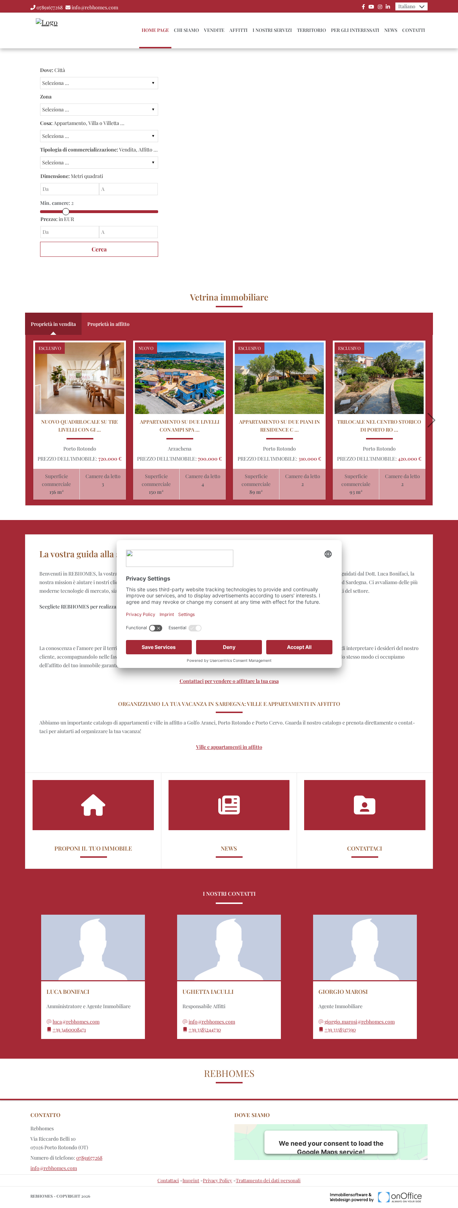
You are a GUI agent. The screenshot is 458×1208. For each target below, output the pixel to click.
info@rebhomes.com (95, 7)
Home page (155, 30)
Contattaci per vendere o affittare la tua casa (229, 681)
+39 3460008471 (69, 1029)
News (390, 30)
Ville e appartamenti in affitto (229, 746)
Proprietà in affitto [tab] (108, 324)
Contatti (413, 30)
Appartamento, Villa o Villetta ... (82, 123)
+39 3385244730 (205, 1029)
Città (52, 70)
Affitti (238, 30)
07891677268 (49, 7)
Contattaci (168, 1180)
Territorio (311, 30)
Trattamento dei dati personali (268, 1180)
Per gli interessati (355, 30)
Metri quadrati (71, 176)
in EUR (57, 219)
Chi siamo (186, 30)
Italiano (406, 6)
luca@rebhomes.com (76, 1021)
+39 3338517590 (340, 1029)
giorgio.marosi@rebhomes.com (360, 1021)
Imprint (190, 1180)
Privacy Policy (217, 1180)
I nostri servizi (272, 30)
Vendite (214, 30)
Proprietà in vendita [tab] (53, 324)
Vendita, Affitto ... (99, 149)
